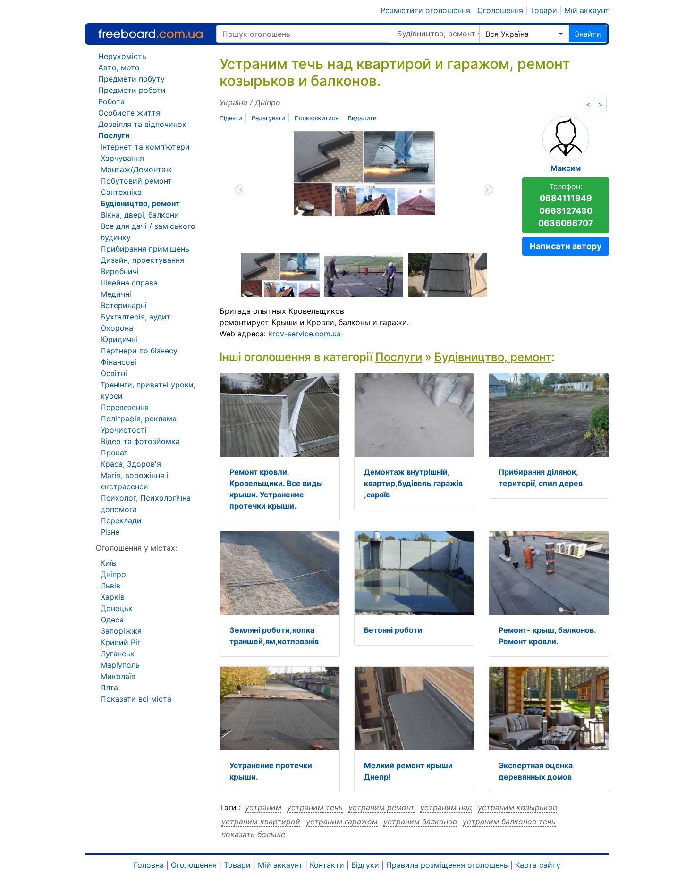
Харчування (122, 158)
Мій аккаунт (586, 10)
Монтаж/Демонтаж (136, 169)
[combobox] (524, 34)
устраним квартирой (260, 821)
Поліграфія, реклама (139, 418)
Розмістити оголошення (425, 10)
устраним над (446, 807)
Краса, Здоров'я (131, 464)
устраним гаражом (342, 821)
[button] (290, 190)
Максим (565, 168)
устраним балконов (420, 821)
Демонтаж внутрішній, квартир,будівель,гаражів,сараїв (413, 483)
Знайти (588, 34)
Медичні (116, 294)
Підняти (231, 118)
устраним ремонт (381, 807)
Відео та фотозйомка (140, 441)
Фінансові (118, 362)
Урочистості (124, 430)
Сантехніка (121, 192)
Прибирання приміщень (145, 248)
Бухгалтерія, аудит (135, 316)
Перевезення (125, 407)
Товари (543, 10)
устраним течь (315, 807)
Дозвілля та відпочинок (142, 124)
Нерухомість (122, 56)
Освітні (114, 373)
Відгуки (365, 865)
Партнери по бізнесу (139, 350)
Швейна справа (129, 282)
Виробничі (120, 271)
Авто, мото (119, 67)
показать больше (253, 834)
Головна (149, 865)
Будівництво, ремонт (436, 33)
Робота (111, 101)
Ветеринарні (124, 305)
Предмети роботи (132, 90)
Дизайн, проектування (142, 260)
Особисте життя (129, 112)
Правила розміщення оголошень (447, 865)
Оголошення (500, 10)
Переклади (121, 520)
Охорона (117, 328)
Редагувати (268, 118)
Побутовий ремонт (136, 180)
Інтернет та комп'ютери (145, 146)
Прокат (114, 452)
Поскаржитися (317, 118)
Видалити (362, 118)
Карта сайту (537, 865)
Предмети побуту (131, 79)
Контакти (327, 865)
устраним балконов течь (509, 821)
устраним (263, 807)
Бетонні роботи (393, 630)
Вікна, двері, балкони (140, 214)
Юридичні (119, 339)
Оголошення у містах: (136, 548)
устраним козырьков (517, 807)
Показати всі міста (136, 699)
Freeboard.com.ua (150, 34)
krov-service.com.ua (304, 333)
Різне (110, 532)
